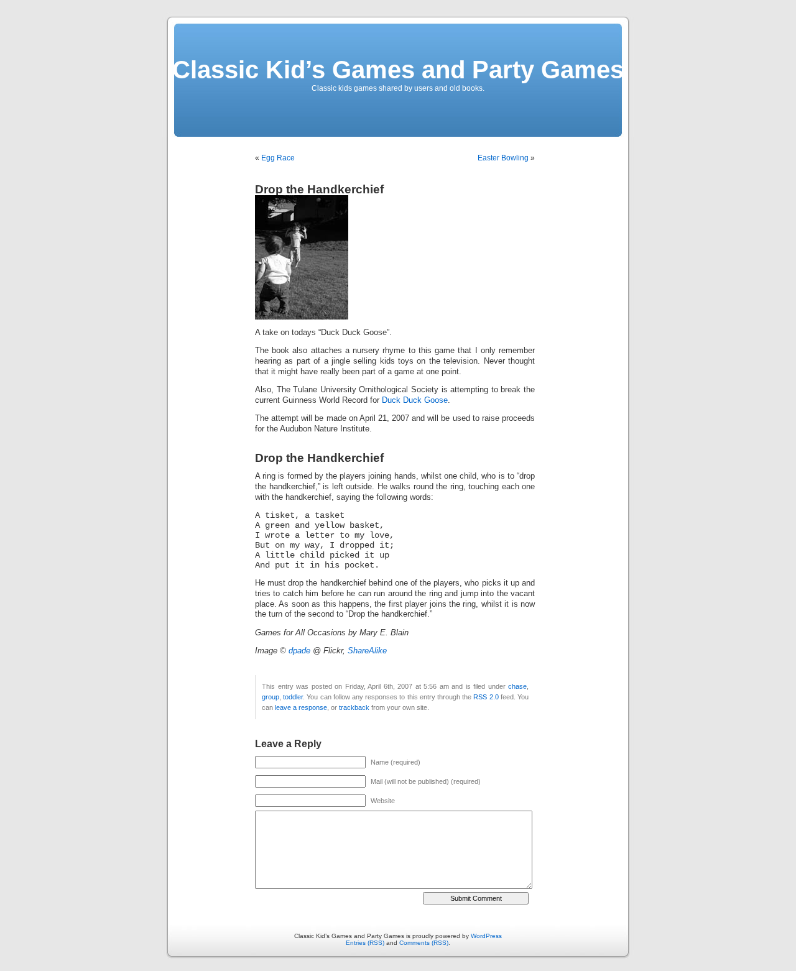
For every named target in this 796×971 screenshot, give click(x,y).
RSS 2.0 (485, 697)
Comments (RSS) (423, 942)
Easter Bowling (503, 158)
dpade (299, 651)
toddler (293, 697)
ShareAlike (367, 651)
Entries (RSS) (365, 942)
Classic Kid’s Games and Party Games (398, 69)
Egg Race (278, 158)
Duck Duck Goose (415, 400)
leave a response (301, 707)
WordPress (486, 935)
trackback (354, 707)
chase (517, 686)
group (270, 697)
